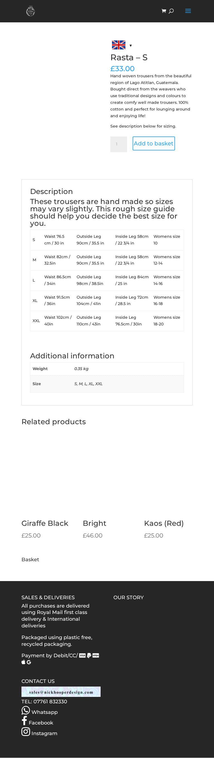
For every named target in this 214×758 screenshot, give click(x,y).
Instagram (43, 733)
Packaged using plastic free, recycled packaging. (56, 640)
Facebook (40, 723)
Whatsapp (44, 712)
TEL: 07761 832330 (44, 702)
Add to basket (153, 143)
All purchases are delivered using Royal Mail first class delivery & (55, 612)
